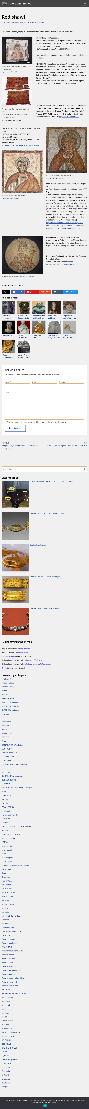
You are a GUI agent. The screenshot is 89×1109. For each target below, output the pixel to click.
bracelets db (6, 722)
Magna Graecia (7, 881)
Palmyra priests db (9, 962)
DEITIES (5, 768)
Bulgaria (5, 729)
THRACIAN (6, 1063)
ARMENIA (6, 695)
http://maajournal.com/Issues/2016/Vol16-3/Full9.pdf (21, 145)
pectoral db (6, 1001)
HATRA (5, 842)
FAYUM (5, 799)
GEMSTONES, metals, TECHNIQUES (16, 827)
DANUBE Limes (8, 757)
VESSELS (6, 1083)
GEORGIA (6, 830)
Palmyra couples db (9, 943)
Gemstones (6, 823)
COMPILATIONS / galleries (12, 745)
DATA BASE (15, 22)
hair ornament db (8, 838)
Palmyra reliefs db (9, 966)
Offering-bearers (8, 927)
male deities (6, 885)
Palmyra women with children (13, 978)
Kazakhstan (6, 869)
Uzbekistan (6, 1079)
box (3, 718)
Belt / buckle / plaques (10, 702)
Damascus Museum (9, 753)
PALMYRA (6, 935)
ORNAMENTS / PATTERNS (13, 931)
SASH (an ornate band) (11, 1032)
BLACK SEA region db (10, 710)
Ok (45, 1106)
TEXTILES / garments (10, 1060)
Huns (4, 854)
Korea (4, 873)
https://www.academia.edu (69, 117)
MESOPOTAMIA (8, 904)
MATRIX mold (7, 889)
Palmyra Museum (8, 959)
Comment (9, 392)
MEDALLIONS (7, 896)
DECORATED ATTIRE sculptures (15, 764)
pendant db (6, 1005)
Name (8, 382)
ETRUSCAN (7, 795)
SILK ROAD (6, 1044)
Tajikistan (5, 1056)
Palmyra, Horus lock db (11, 982)
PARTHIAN (6, 990)
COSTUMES (6, 22)
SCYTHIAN (6, 1040)
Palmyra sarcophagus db (11, 970)
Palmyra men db (8, 955)
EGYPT (5, 792)
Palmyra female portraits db (12, 951)
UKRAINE (6, 1075)
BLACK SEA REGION (10, 706)
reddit (46, 292)
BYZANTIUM (7, 733)
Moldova (5, 908)
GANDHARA (7, 819)
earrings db (6, 784)
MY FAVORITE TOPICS (11, 916)
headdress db (7, 850)
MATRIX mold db (8, 893)
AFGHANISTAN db (9, 679)
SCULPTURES (8, 1036)
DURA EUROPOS (9, 780)
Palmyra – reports (8, 939)
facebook (19, 292)
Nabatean (5, 920)
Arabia (4, 691)
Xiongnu (5, 1087)
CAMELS (5, 737)
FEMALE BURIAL (9, 807)
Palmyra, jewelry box (10, 986)
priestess (5, 1013)
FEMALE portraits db (10, 815)
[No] (86, 1103)
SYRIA (4, 1052)
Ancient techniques (9, 687)
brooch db (5, 726)
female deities (7, 811)
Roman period (7, 1021)
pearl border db (7, 997)
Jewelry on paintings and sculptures (32, 22)
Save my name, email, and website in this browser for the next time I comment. (37, 422)
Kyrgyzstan (6, 877)
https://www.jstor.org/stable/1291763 (60, 264)
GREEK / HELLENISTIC (11, 834)
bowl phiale (6, 714)
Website (62, 382)
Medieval (5, 900)
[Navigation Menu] (84, 3)
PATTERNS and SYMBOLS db (14, 994)
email (58, 292)
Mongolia (5, 912)
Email (34, 382)
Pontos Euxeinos (9, 656)
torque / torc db (7, 1067)
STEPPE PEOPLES (9, 1048)
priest (4, 1009)
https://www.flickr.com (26, 276)
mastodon (72, 292)
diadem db (6, 772)
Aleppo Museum (8, 683)
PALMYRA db (7, 947)
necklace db (6, 924)
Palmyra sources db (9, 974)
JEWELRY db (7, 861)
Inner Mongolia (7, 858)
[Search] (84, 469)
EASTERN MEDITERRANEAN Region (17, 788)
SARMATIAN (7, 1028)
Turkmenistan (7, 1071)
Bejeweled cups (8, 698)
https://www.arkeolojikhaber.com (13, 72)
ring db (4, 1017)
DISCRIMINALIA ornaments (12, 776)
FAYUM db (6, 803)
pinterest (33, 292)
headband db (7, 846)
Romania (5, 1025)
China (4, 741)
